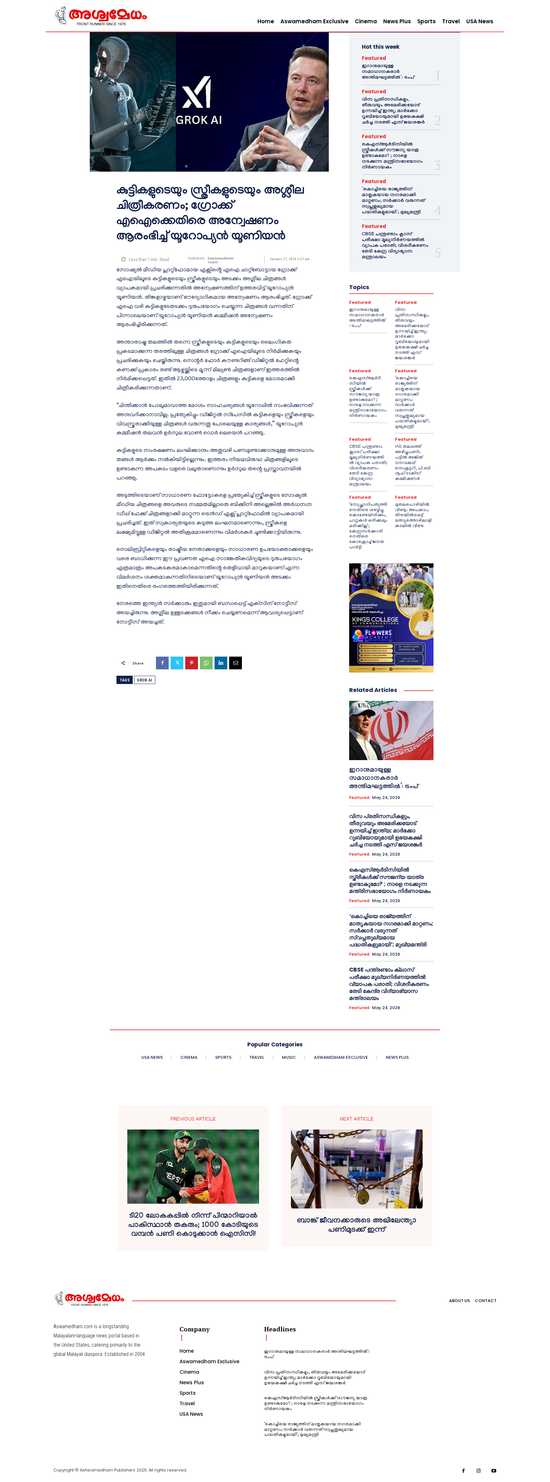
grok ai (144, 680)
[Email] (235, 663)
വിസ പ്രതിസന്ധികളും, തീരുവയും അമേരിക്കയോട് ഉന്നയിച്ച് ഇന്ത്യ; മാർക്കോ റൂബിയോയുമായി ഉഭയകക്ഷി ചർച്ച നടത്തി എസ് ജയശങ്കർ (393, 111)
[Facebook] (162, 663)
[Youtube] (494, 1471)
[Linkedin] (221, 663)
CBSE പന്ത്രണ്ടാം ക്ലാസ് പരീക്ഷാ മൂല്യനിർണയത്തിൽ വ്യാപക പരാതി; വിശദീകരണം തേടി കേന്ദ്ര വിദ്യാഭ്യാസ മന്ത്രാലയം (395, 246)
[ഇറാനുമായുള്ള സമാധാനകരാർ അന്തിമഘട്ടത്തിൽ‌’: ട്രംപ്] (391, 730)
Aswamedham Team (221, 260)
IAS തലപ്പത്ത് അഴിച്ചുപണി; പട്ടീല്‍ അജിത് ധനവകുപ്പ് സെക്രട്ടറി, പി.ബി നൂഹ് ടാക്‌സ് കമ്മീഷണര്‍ (413, 463)
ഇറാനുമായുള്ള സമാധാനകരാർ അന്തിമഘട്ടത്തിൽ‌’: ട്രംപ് (388, 72)
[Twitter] (177, 663)
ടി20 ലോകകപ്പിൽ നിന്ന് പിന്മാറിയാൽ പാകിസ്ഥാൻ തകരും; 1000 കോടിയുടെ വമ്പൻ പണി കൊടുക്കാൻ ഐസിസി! (193, 1226)
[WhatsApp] (206, 663)
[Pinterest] (191, 663)
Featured (374, 58)
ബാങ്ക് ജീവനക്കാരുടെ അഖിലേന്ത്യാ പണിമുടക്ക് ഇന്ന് (356, 1226)
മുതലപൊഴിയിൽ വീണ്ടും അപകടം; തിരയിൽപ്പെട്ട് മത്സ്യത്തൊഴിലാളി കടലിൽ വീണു (413, 515)
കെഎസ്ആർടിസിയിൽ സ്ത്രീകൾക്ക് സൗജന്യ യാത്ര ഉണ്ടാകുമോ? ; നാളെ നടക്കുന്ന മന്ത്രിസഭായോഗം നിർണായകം (392, 156)
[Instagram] (479, 1471)
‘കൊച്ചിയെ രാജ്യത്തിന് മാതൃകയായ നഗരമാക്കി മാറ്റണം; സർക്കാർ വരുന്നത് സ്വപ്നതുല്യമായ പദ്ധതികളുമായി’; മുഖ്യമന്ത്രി (393, 201)
